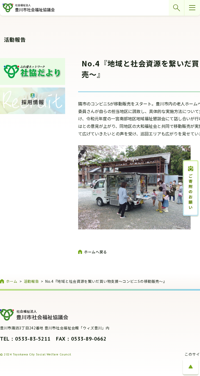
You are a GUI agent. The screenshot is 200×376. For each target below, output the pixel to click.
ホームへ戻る (95, 251)
